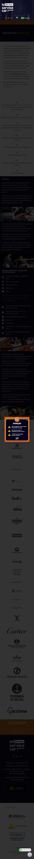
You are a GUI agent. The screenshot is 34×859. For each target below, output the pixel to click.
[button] (17, 17)
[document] (17, 429)
